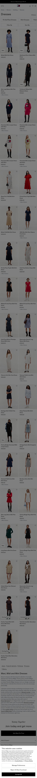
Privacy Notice (29, 761)
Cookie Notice (19, 761)
